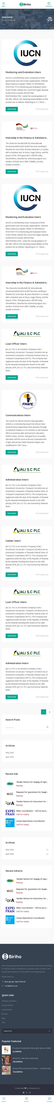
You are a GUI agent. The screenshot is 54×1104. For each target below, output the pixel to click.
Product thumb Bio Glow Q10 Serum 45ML (32, 1048)
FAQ (3, 1022)
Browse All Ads (7, 1005)
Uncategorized (43, 109)
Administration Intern (17, 479)
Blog (3, 1018)
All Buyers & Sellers (9, 1001)
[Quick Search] (50, 19)
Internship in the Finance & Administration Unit (27, 137)
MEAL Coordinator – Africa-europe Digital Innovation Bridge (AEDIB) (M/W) (32, 811)
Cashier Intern (13, 540)
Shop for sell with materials (25, 1058)
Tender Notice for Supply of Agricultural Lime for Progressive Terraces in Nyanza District (32, 782)
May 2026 (10, 752)
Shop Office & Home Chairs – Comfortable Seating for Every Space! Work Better (32, 1068)
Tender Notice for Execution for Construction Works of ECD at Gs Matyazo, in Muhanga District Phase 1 (32, 801)
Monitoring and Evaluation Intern (23, 72)
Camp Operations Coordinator (30, 821)
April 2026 (10, 757)
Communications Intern (18, 415)
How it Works (7, 1009)
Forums (5, 1014)
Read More (12, 109)
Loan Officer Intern (16, 343)
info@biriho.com (11, 986)
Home (4, 20)
